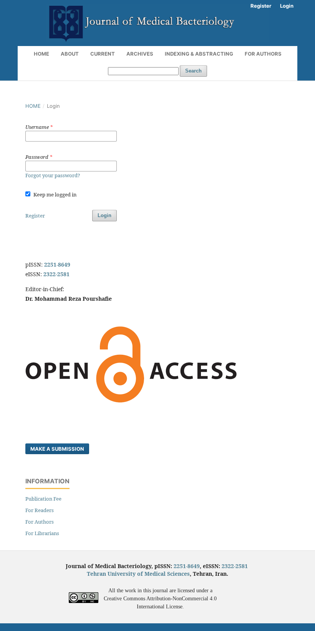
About (70, 54)
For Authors (263, 54)
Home (41, 54)
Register (260, 6)
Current (102, 54)
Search (193, 71)
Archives (139, 54)
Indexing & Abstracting (199, 54)
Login (286, 6)
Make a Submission (57, 449)
